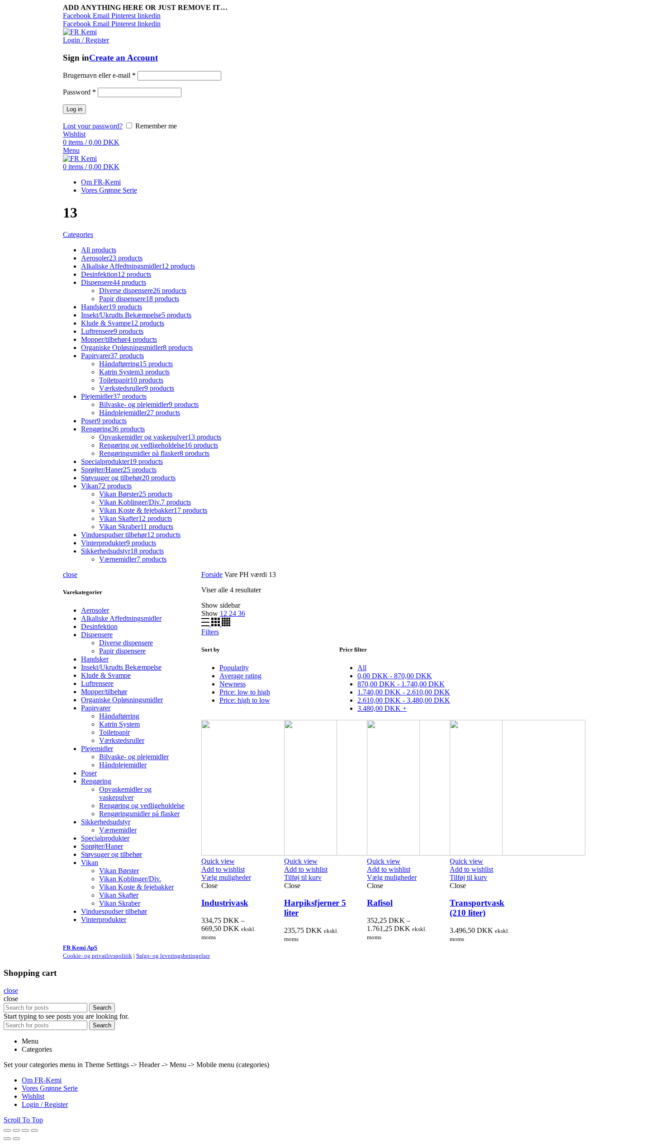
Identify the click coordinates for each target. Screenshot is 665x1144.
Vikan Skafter (118, 895)
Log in (74, 109)
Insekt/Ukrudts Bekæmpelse (121, 667)
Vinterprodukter (103, 919)
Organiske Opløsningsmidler (122, 700)
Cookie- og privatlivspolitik (97, 955)
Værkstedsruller (121, 740)
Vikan (89, 862)
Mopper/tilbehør (104, 691)
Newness (232, 684)
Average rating (240, 676)
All (361, 667)
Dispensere (97, 634)
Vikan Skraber (119, 903)
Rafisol (380, 903)
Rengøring (96, 781)
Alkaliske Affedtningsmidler (121, 618)
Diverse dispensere (126, 643)
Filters (210, 632)
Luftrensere (97, 683)
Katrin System (119, 724)
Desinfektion (99, 626)
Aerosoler (95, 610)
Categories (78, 234)
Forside (212, 574)
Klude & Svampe (106, 675)
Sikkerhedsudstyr (105, 822)
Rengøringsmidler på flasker (139, 814)
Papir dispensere (122, 651)
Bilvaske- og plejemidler (134, 757)
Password (79, 92)
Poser (89, 773)
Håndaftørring (119, 716)
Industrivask (224, 903)
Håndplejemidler (123, 765)
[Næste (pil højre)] (16, 1138)
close (70, 574)
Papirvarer (95, 708)
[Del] (16, 1130)
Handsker (95, 659)
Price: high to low (244, 700)
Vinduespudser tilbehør (114, 911)
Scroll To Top (23, 1120)
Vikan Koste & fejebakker (136, 887)
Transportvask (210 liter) (477, 907)
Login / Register (45, 1104)
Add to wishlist (223, 869)
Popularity (234, 667)
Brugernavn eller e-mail (99, 75)
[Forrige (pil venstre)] (7, 1138)
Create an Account (123, 57)
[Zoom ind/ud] (34, 1130)
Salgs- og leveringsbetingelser (173, 955)
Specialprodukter (105, 838)
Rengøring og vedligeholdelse (142, 805)
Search (102, 1007)
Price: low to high (244, 692)
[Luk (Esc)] (7, 1130)
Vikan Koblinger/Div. (130, 879)
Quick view (218, 861)
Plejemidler (97, 748)
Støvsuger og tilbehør (111, 854)
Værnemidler (118, 830)
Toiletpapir (114, 732)
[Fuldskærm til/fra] (25, 1130)
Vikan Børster (119, 871)
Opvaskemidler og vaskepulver (125, 793)
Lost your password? (93, 126)
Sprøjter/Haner (102, 846)
